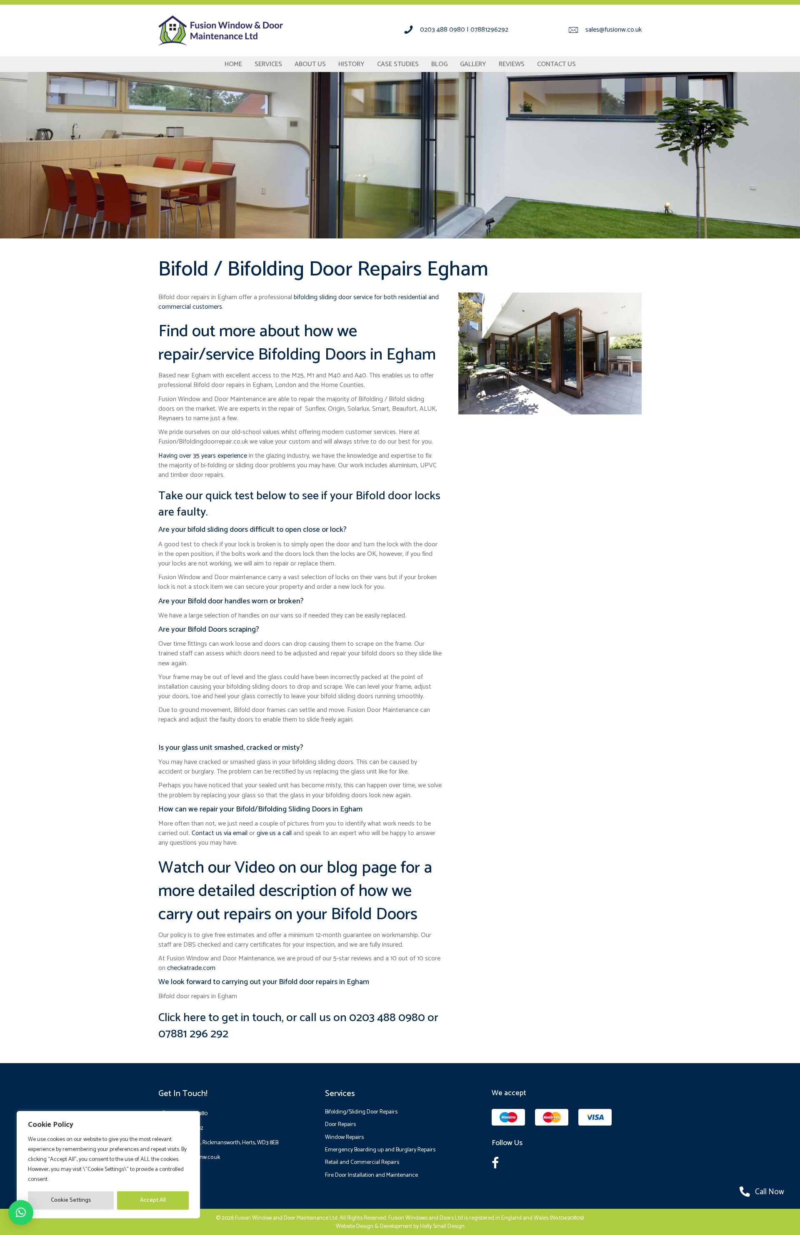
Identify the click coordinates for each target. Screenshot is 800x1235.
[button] (20, 1212)
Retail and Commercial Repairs (362, 1162)
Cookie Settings (71, 1200)
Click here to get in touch (220, 1017)
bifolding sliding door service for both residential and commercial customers (298, 302)
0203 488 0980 (442, 29)
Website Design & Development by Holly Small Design (400, 1226)
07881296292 (489, 29)
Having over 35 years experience (202, 455)
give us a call (274, 833)
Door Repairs (340, 1124)
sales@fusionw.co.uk (613, 29)
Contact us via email (220, 833)
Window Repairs (344, 1137)
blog (342, 868)
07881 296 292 (193, 1034)
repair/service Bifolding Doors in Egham (297, 355)
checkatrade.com (191, 968)
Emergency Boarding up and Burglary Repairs (380, 1150)
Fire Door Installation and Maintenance (371, 1175)
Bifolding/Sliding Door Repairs (361, 1112)
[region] (108, 1164)
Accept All (153, 1200)
